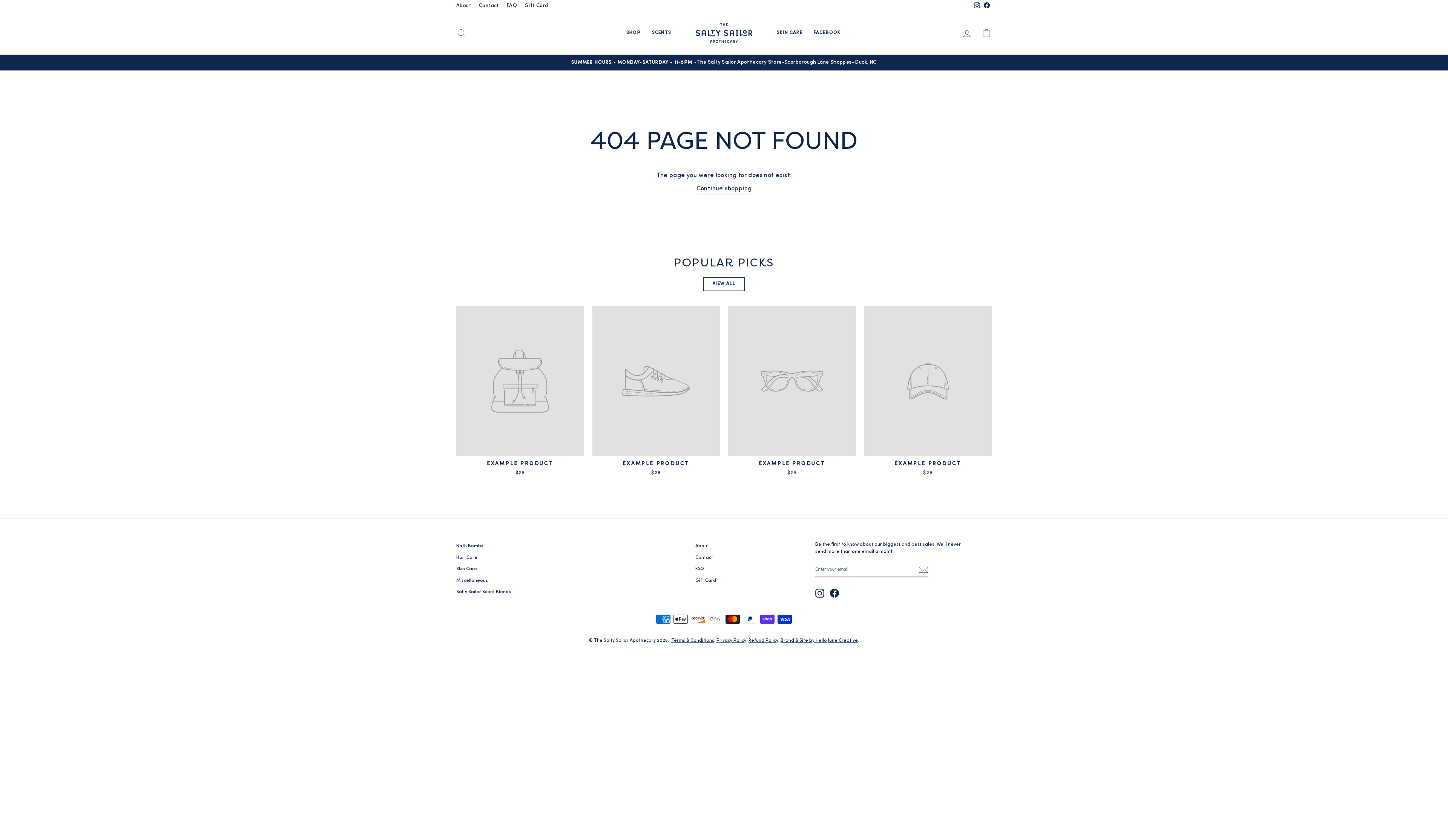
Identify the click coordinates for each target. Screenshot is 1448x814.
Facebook (827, 33)
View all (724, 284)
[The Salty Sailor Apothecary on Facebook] (834, 593)
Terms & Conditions (692, 640)
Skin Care (789, 33)
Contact (489, 5)
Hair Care (466, 557)
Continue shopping (724, 189)
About (463, 5)
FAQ (512, 5)
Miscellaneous (472, 580)
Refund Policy (763, 640)
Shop (633, 33)
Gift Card (536, 5)
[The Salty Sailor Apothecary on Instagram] (819, 593)
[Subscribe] (923, 569)
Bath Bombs (469, 546)
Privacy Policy (731, 640)
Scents (661, 33)
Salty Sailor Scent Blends (483, 592)
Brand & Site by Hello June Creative (819, 640)
